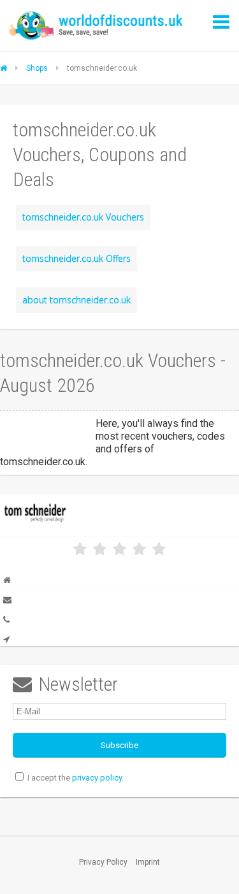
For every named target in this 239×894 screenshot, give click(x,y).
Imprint (148, 862)
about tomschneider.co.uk (76, 300)
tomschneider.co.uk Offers (76, 258)
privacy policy (97, 777)
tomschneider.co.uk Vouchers (83, 217)
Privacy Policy (103, 862)
